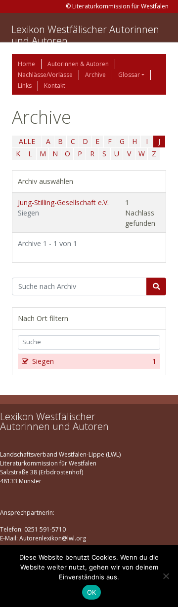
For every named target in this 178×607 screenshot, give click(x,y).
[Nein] (166, 576)
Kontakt (54, 85)
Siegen (94, 361)
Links (25, 85)
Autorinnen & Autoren (78, 64)
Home (26, 64)
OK (91, 592)
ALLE (27, 141)
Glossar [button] (129, 75)
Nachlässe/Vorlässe (45, 75)
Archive (95, 75)
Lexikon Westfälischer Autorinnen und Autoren (85, 35)
